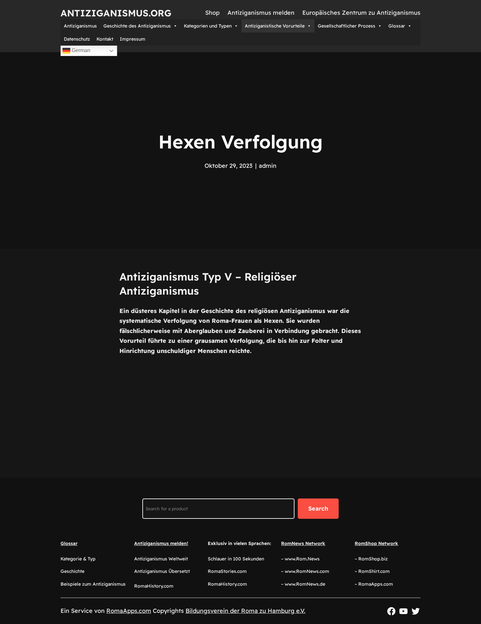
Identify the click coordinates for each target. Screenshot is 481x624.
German (80, 50)
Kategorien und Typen (208, 26)
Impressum (132, 39)
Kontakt (105, 39)
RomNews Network (303, 543)
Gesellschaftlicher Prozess (346, 26)
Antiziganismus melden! (161, 543)
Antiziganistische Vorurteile (275, 26)
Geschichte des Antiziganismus (137, 26)
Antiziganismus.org (116, 13)
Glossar (396, 26)
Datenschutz (77, 39)
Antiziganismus (80, 26)
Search (318, 508)
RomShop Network (376, 543)
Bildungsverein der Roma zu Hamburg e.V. (245, 610)
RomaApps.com (128, 610)
